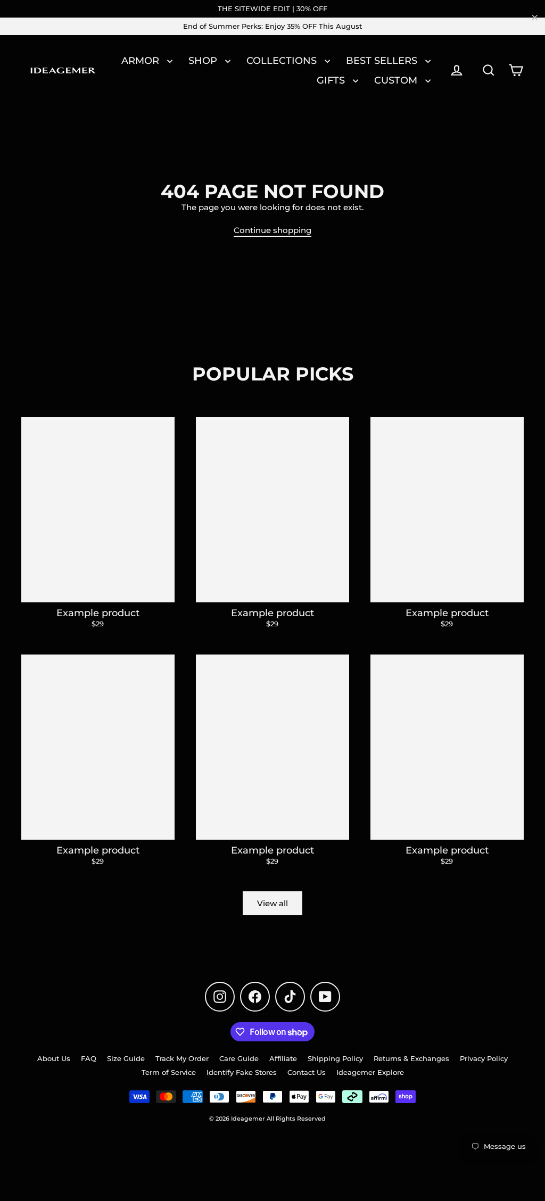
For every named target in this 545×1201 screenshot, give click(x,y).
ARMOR (141, 60)
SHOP (204, 60)
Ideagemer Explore (370, 1072)
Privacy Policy (484, 1058)
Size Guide (126, 1058)
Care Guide (239, 1058)
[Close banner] (535, 17)
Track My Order (182, 1058)
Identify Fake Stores (242, 1072)
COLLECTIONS (282, 60)
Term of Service (169, 1072)
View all (272, 903)
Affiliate (283, 1058)
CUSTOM (397, 80)
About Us (53, 1058)
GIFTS (332, 80)
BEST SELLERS (383, 60)
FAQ (88, 1058)
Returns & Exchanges (411, 1058)
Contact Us (306, 1072)
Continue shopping (272, 230)
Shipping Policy (335, 1058)
